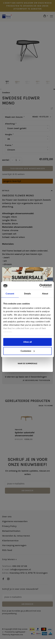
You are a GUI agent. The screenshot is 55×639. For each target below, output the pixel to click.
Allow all (27, 342)
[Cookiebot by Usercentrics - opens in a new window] (39, 286)
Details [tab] (27, 293)
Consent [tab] (10, 293)
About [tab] (45, 293)
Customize (26, 351)
